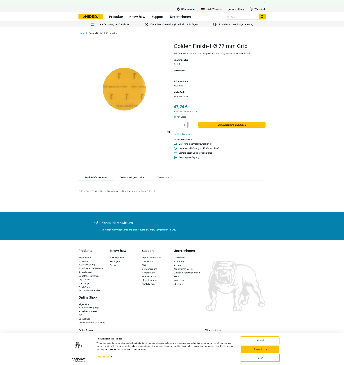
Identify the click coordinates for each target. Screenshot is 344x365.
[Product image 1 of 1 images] (124, 89)
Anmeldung (238, 9)
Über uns (178, 283)
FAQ (144, 265)
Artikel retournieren (151, 257)
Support (158, 16)
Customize (259, 349)
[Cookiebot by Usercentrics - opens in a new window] (78, 360)
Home (81, 33)
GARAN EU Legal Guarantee (91, 322)
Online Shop (84, 318)
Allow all (260, 340)
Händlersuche (188, 9)
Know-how (137, 16)
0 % (195, 111)
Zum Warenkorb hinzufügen (232, 124)
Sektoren (114, 265)
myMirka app (148, 283)
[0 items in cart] (258, 9)
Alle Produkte (84, 257)
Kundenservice (149, 276)
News (176, 276)
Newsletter (179, 280)
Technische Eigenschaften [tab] (132, 177)
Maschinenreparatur (152, 280)
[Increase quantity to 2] (192, 125)
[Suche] (262, 16)
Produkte (116, 16)
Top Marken (84, 279)
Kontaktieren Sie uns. (165, 229)
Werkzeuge (83, 283)
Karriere (177, 265)
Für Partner (179, 261)
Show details (102, 357)
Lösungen (115, 261)
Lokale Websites (214, 9)
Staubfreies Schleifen (88, 275)
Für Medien (179, 257)
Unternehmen (180, 16)
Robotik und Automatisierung (86, 263)
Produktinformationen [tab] (96, 177)
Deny (260, 358)
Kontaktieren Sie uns (183, 268)
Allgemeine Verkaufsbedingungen (89, 306)
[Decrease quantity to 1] (177, 125)
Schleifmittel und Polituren (91, 268)
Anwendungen (117, 257)
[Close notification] (264, 2)
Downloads (147, 261)
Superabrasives (85, 272)
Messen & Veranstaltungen (187, 272)
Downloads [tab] (163, 177)
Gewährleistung (149, 268)
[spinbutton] (184, 125)
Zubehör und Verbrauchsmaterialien (89, 289)
